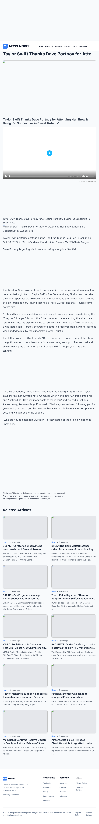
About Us (63, 783)
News (41, 46)
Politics (67, 46)
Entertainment (48, 796)
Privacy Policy (81, 783)
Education (83, 46)
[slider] (39, 176)
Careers (63, 792)
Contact (63, 787)
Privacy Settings (89, 814)
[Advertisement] (49, 21)
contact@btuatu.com (11, 795)
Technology (48, 783)
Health (74, 46)
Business (58, 46)
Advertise (63, 796)
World (47, 46)
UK (52, 46)
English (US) (78, 814)
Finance (46, 800)
